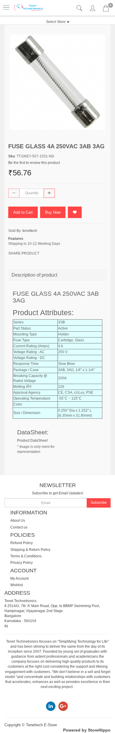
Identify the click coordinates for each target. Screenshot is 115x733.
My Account (19, 578)
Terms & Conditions (26, 556)
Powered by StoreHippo (87, 730)
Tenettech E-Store (41, 725)
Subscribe (99, 503)
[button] (57, 22)
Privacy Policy (21, 563)
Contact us (18, 527)
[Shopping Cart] (106, 9)
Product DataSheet (32, 440)
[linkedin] (50, 706)
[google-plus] (63, 706)
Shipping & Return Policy (30, 550)
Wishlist (16, 585)
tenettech (29, 231)
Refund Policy (21, 543)
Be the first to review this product (34, 163)
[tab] (80, 8)
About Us (17, 520)
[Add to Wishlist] (75, 212)
